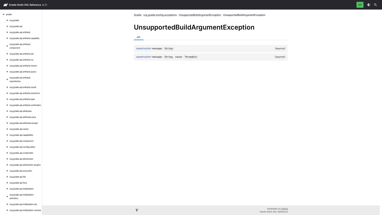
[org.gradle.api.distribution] (5, 159)
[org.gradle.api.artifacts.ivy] (5, 60)
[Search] (375, 5)
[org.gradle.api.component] (5, 141)
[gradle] (3, 14)
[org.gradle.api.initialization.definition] (5, 196)
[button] (375, 5)
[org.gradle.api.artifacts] (5, 32)
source (280, 48)
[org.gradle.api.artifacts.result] (5, 87)
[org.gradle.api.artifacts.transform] (5, 93)
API (360, 4)
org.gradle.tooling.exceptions (160, 14)
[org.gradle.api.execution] (5, 171)
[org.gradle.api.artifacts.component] (5, 46)
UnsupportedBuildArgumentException (200, 14)
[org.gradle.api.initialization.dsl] (5, 204)
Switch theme (369, 5)
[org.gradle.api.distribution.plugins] (5, 165)
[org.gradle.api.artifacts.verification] (5, 105)
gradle (12, 4)
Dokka (284, 208)
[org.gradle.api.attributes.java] (5, 117)
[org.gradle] (5, 20)
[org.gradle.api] (5, 26)
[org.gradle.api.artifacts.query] (5, 72)
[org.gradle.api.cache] (5, 129)
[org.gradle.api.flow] (5, 183)
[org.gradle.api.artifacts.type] (5, 99)
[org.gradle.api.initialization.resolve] (5, 210)
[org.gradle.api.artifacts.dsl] (5, 54)
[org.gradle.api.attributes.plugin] (5, 123)
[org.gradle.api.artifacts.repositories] (5, 79)
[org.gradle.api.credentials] (5, 153)
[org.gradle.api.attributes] (5, 111)
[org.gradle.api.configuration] (5, 147)
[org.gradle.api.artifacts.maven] (5, 66)
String (168, 48)
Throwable (191, 56)
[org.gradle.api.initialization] (5, 189)
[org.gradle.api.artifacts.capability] (5, 38)
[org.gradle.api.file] (5, 177)
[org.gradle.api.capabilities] (5, 135)
